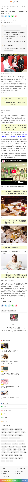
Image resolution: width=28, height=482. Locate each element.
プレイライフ (11, 446)
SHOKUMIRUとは (21, 468)
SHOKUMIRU (3, 6)
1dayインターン (5, 429)
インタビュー (4, 435)
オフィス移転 (4, 440)
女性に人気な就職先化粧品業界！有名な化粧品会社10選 (10, 386)
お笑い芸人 (4, 432)
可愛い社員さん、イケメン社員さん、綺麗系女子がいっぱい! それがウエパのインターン (14, 33)
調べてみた (9, 6)
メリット (3, 449)
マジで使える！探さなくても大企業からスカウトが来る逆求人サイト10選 (10, 350)
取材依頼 (19, 473)
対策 (3, 455)
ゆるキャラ (17, 432)
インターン (4, 310)
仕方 (8, 452)
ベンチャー (18, 446)
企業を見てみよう (7, 410)
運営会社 (5, 473)
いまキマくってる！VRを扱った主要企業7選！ (10, 398)
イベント (23, 432)
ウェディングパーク (12, 310)
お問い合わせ (6, 476)
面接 (12, 461)
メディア (24, 446)
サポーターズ (14, 443)
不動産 (14, 449)
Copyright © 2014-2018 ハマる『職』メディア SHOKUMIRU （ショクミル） (14, 480)
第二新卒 (5, 417)
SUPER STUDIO (18, 429)
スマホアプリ (4, 446)
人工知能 (19, 449)
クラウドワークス (12, 440)
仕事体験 (3, 452)
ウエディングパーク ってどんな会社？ (12, 30)
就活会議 (11, 455)
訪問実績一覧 (6, 471)
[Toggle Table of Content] (23, 26)
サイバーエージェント (6, 443)
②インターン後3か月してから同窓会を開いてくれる (14, 42)
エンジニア (12, 438)
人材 (24, 449)
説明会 (7, 461)
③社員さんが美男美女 (8, 45)
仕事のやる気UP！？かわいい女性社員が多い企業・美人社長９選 (10, 362)
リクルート (9, 449)
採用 (21, 455)
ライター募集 (20, 471)
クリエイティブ (21, 440)
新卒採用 (11, 458)
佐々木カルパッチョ (15, 452)
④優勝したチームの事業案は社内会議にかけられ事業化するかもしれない (14, 49)
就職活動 (16, 455)
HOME (4, 468)
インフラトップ (5, 438)
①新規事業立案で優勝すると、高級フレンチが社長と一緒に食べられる (14, 37)
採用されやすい (5, 458)
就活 (4, 414)
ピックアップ (6, 406)
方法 (16, 458)
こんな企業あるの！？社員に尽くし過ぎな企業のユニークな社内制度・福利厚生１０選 (10, 374)
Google (11, 429)
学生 (25, 452)
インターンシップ (18, 435)
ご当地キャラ (10, 432)
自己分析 (20, 458)
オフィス (17, 438)
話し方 (3, 461)
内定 (21, 452)
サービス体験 (22, 443)
